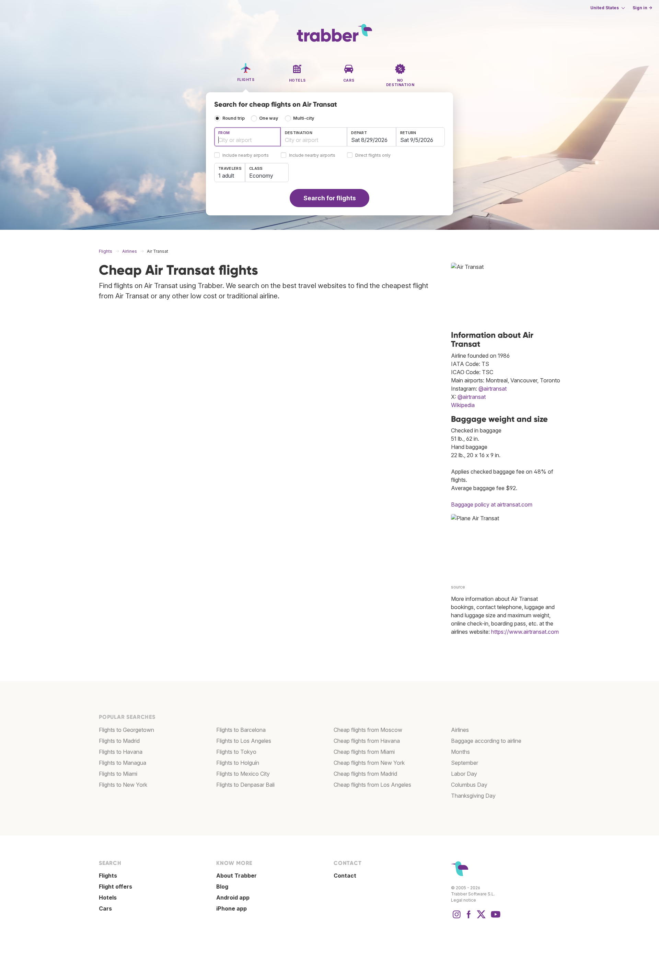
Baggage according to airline (486, 740)
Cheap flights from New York (369, 762)
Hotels (108, 897)
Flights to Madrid (119, 740)
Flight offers (115, 886)
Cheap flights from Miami (364, 751)
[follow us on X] (481, 917)
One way (268, 118)
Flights (108, 875)
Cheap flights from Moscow (368, 729)
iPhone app (231, 908)
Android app (233, 897)
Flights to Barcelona (241, 729)
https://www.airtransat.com (525, 631)
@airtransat (492, 388)
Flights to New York (123, 784)
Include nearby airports (245, 155)
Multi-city (303, 118)
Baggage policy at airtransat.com (491, 504)
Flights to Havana (120, 751)
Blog (222, 886)
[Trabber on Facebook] (468, 917)
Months (460, 751)
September (464, 762)
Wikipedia (463, 405)
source (458, 587)
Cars (105, 908)
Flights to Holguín (237, 762)
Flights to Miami (118, 773)
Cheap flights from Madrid (365, 773)
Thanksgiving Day (473, 795)
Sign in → (642, 7)
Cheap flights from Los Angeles (372, 784)
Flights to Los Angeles (243, 740)
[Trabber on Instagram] (456, 917)
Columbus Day (469, 784)
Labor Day (464, 773)
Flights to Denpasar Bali (245, 784)
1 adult (226, 175)
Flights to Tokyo (236, 751)
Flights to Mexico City (243, 773)
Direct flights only (373, 155)
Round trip (233, 118)
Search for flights (329, 198)
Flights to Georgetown (126, 729)
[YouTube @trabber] (494, 917)
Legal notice (463, 900)
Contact (345, 875)
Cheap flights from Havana (367, 740)
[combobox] (247, 136)
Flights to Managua (122, 762)
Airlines (460, 729)
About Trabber (236, 875)
